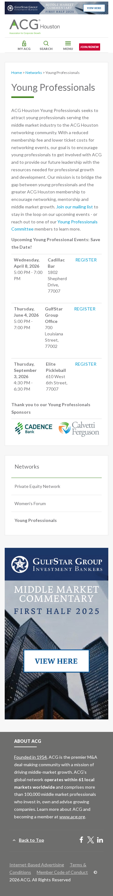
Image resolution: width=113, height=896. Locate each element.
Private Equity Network (37, 486)
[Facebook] (81, 840)
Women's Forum (30, 503)
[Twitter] (90, 840)
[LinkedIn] (100, 840)
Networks (33, 72)
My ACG (24, 49)
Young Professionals (35, 520)
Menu (68, 49)
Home (16, 72)
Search (46, 49)
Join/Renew (89, 47)
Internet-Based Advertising (36, 864)
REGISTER (86, 259)
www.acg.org (72, 816)
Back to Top (31, 840)
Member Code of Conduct (62, 872)
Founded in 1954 (30, 757)
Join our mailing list (74, 206)
